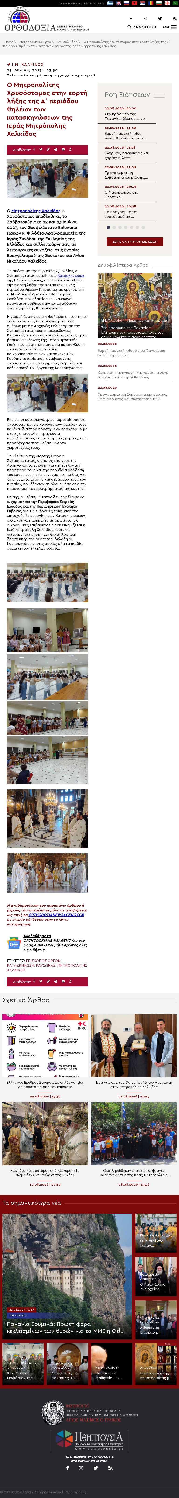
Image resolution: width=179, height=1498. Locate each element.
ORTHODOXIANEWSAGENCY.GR (56, 915)
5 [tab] (131, 227)
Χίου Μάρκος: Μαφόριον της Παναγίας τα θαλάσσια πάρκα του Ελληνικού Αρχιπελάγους (21, 1375)
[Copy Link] (48, 149)
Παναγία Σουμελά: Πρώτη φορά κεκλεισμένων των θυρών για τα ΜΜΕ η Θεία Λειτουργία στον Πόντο (65, 1328)
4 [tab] (125, 227)
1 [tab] (108, 227)
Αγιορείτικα (148, 1367)
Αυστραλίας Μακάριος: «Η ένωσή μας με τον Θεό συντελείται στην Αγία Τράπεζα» (67, 1375)
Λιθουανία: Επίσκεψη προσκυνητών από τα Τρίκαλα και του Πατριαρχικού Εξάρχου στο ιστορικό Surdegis (155, 1330)
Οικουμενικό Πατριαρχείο (149, 1320)
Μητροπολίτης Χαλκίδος (35, 211)
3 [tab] (120, 227)
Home (9, 42)
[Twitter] (155, 19)
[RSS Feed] (170, 19)
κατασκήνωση (20, 965)
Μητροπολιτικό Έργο (35, 42)
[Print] (55, 149)
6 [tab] (137, 227)
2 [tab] (114, 227)
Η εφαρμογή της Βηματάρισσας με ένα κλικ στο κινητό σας (155, 1375)
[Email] (63, 149)
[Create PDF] (70, 149)
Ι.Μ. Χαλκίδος (67, 42)
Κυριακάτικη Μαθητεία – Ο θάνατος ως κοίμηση (107, 1375)
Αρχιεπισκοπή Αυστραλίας (61, 1365)
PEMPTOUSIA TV (107, 1367)
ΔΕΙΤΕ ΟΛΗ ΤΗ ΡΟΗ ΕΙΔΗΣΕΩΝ (135, 241)
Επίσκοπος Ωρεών (43, 961)
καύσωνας (45, 965)
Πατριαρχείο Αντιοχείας (149, 1276)
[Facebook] (125, 19)
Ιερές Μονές (18, 1315)
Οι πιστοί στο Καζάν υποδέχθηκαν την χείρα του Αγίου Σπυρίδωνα (155, 1243)
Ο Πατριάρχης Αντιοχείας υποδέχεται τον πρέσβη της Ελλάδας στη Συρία (153, 1287)
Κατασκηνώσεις (71, 275)
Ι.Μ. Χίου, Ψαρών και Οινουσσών (22, 1365)
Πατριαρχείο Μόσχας (156, 1235)
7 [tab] (143, 227)
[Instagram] (140, 19)
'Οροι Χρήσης (75, 1492)
